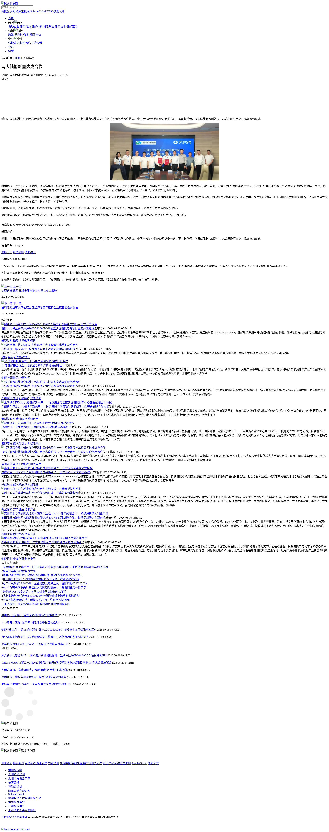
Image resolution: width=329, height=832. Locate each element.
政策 (11, 34)
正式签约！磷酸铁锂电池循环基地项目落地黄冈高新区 (37, 604)
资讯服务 (41, 763)
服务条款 (30, 763)
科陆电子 (30, 558)
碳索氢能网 (22, 11)
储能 (4, 357)
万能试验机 (15, 786)
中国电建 (35, 464)
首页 (11, 18)
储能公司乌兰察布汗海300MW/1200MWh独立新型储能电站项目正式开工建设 (47, 328)
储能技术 (60, 26)
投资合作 (25, 42)
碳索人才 (58, 11)
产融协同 (13, 377)
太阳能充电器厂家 (19, 778)
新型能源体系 (22, 357)
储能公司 (6, 252)
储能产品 (18, 534)
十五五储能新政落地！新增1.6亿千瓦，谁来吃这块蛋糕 (36, 599)
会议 (11, 47)
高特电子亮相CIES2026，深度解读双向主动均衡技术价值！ (37, 684)
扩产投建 (37, 42)
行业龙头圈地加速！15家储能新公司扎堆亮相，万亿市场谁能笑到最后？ (45, 636)
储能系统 (48, 26)
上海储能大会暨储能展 (22, 810)
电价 (38, 34)
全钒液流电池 (9, 398)
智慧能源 (24, 377)
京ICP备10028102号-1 (14, 817)
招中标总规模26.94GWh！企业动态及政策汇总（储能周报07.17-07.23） (45, 583)
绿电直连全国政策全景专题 (19, 571)
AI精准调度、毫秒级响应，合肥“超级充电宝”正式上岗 (34, 669)
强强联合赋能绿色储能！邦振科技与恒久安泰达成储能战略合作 (39, 386)
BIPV (49, 11)
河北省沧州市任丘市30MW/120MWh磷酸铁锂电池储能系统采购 (41, 595)
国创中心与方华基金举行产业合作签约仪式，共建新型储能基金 (39, 492)
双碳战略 (35, 398)
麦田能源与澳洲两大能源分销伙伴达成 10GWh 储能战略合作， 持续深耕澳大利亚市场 (53, 517)
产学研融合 (31, 418)
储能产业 (30, 509)
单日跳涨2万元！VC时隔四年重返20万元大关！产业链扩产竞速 (41, 579)
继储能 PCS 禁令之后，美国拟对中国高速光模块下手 (35, 591)
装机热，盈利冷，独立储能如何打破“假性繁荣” (30, 615)
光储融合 (6, 484)
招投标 (18, 34)
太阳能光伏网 (16, 774)
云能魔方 (6, 443)
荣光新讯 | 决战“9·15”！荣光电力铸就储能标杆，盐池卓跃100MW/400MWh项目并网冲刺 (54, 655)
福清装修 (13, 782)
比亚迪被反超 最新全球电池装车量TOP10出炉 (29, 290)
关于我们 (6, 763)
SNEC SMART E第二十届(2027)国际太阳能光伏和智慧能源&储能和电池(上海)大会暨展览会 (56, 662)
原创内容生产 (79, 763)
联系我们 (18, 763)
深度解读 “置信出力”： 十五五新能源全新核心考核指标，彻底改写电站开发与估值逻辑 (55, 567)
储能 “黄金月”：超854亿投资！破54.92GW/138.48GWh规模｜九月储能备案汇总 (49, 629)
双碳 (10, 357)
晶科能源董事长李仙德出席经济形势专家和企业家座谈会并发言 (39, 307)
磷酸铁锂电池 (21, 340)
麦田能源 (6, 534)
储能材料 (37, 26)
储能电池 (25, 26)
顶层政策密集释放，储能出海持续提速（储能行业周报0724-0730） (43, 575)
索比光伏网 (8, 11)
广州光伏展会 (16, 806)
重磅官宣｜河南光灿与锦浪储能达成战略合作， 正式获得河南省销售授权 (45, 472)
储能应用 (71, 26)
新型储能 (18, 252)
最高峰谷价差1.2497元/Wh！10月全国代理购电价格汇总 (34, 644)
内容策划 (53, 763)
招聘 (11, 51)
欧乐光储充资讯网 (19, 790)
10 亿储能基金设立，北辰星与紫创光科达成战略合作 (33, 365)
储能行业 (30, 534)
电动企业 (13, 26)
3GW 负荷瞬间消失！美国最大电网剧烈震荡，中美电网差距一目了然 (44, 587)
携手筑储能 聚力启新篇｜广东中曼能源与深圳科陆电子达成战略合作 (42, 542)
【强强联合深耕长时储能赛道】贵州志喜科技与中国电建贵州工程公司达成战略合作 (52, 451)
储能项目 (18, 443)
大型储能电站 (33, 443)
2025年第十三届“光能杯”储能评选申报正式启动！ (31, 622)
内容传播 (65, 763)
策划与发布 (95, 763)
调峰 (33, 340)
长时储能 (24, 464)
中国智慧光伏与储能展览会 (24, 798)
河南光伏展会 (16, 802)
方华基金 (18, 509)
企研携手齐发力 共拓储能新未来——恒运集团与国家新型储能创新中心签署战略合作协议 (55, 406)
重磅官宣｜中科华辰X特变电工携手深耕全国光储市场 (33, 677)
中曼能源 (18, 558)
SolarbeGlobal (38, 11)
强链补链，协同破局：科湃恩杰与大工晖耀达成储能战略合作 (38, 349)
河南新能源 (31, 484)
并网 (32, 34)
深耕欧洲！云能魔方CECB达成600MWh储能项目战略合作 (36, 427)
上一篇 (16, 286)
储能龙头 (13, 42)
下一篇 (16, 303)
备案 (26, 34)
